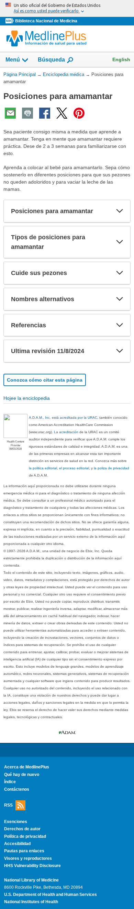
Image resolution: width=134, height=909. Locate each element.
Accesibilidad (17, 843)
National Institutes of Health (31, 901)
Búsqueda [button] (51, 60)
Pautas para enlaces (24, 850)
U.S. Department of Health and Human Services (50, 894)
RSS (8, 805)
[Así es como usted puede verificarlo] (67, 8)
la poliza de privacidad (111, 468)
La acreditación (66, 432)
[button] (119, 211)
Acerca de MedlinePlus (26, 767)
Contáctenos (16, 789)
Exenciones (15, 821)
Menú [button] (12, 60)
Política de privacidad (25, 836)
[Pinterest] (79, 113)
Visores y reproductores (28, 858)
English (121, 59)
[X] (62, 113)
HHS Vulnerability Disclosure (32, 865)
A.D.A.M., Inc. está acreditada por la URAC (63, 417)
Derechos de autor (22, 828)
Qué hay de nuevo (21, 774)
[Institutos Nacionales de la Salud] (10, 21)
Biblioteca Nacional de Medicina (46, 21)
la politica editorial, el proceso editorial (59, 468)
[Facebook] (45, 113)
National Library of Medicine (31, 880)
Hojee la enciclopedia (26, 398)
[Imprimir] (27, 113)
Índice (10, 781)
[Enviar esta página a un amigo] (10, 113)
